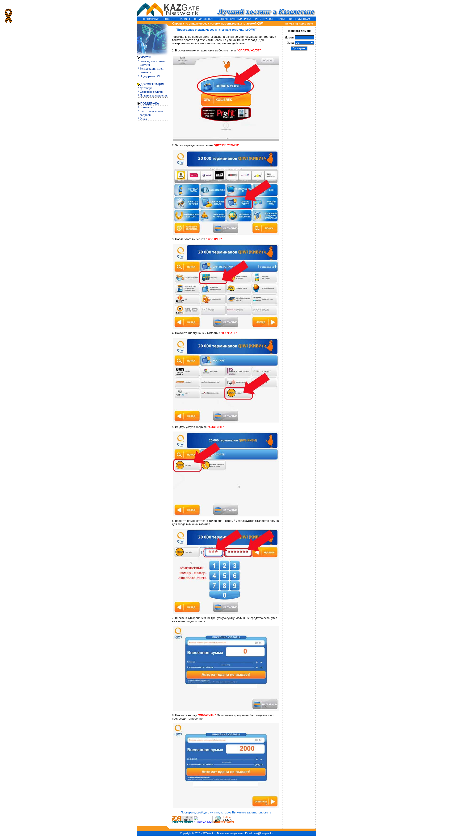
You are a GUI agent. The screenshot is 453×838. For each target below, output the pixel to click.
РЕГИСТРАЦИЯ (264, 19)
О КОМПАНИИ (151, 19)
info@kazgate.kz (263, 833)
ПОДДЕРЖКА (149, 103)
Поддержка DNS (150, 76)
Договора (146, 88)
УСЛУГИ (145, 57)
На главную (291, 23)
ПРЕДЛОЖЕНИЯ (203, 19)
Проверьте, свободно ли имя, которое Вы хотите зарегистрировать (226, 812)
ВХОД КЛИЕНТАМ (299, 19)
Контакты (146, 107)
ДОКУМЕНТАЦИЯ (152, 84)
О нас (143, 118)
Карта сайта (306, 23)
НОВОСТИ (169, 19)
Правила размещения (154, 95)
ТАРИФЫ (185, 19)
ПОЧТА (281, 19)
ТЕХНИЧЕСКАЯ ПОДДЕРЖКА (234, 19)
